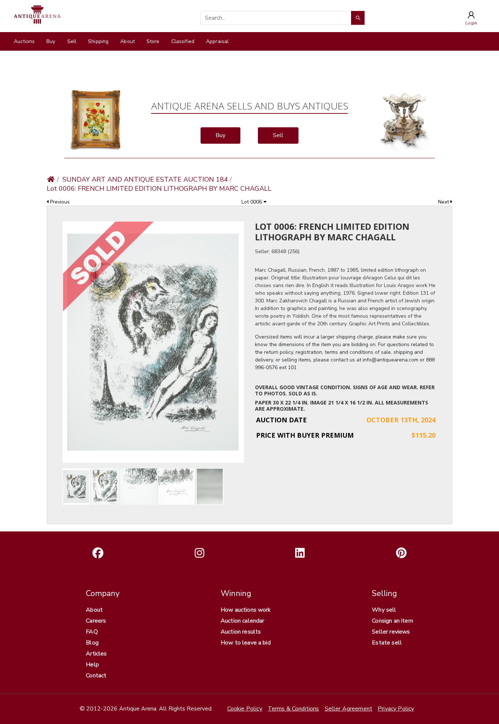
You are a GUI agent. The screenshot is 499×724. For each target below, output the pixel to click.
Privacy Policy (396, 709)
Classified (182, 41)
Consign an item (392, 621)
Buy (50, 41)
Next (444, 201)
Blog (92, 643)
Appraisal (217, 41)
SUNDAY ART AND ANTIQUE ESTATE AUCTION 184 (145, 179)
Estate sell (387, 643)
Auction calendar (242, 621)
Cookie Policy (244, 709)
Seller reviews (391, 632)
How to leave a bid (246, 643)
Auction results (241, 632)
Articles (96, 654)
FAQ (92, 632)
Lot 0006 (252, 201)
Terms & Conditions (293, 709)
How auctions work (246, 610)
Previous (59, 201)
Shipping (98, 41)
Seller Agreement (349, 709)
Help (92, 665)
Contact (96, 675)
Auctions (24, 41)
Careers (96, 621)
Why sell (384, 610)
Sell (72, 41)
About (127, 41)
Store (153, 41)
